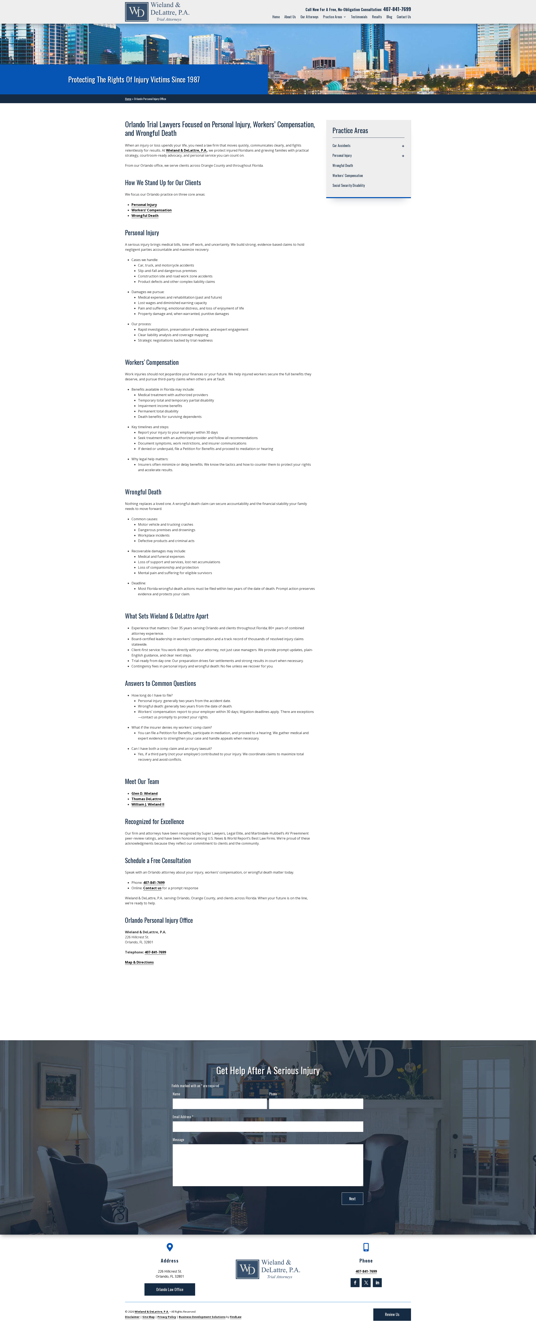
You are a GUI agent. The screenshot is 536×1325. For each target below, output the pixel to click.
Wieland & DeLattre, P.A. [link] (186, 150)
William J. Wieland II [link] (147, 804)
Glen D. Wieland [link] (144, 793)
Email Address (183, 1116)
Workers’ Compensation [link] (151, 210)
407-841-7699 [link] (397, 9)
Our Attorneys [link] (309, 16)
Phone (273, 1093)
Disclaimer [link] (132, 1317)
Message (178, 1139)
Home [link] (276, 16)
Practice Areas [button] (332, 16)
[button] (354, 1282)
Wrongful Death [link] (144, 215)
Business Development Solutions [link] (202, 1317)
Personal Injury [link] (144, 204)
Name (176, 1093)
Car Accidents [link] (341, 145)
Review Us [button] (392, 1314)
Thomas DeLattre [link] (146, 799)
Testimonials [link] (359, 16)
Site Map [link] (148, 1317)
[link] (157, 12)
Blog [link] (389, 16)
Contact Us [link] (404, 16)
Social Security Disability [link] (348, 185)
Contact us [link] (152, 888)
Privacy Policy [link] (166, 1317)
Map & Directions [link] (139, 962)
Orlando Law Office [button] (169, 1289)
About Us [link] (290, 16)
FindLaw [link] (235, 1317)
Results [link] (377, 16)
